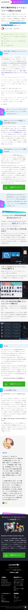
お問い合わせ (16, 597)
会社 (15, 595)
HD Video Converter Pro (6, 582)
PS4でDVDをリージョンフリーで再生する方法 (14, 41)
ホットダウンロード (18, 600)
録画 (15, 587)
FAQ (2, 597)
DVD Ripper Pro (4, 579)
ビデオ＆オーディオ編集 (19, 588)
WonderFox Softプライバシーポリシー (8, 606)
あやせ (7, 28)
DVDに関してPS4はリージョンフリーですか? (14, 34)
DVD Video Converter (5, 585)
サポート (3, 595)
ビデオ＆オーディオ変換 (19, 579)
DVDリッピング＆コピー (19, 581)
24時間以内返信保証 (5, 601)
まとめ (5, 43)
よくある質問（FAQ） (9, 45)
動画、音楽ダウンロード (19, 582)
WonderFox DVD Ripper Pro (8, 165)
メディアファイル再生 (18, 584)
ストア (15, 601)
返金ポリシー (3, 600)
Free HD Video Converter (6, 584)
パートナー (16, 598)
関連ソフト (16, 590)
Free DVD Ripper (4, 581)
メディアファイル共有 (18, 585)
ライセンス (3, 598)
